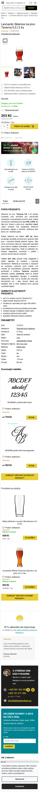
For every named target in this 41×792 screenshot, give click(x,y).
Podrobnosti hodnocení (10, 34)
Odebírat (9, 746)
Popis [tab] (5, 201)
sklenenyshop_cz (33, 690)
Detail (32, 417)
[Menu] (2, 3)
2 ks (18, 338)
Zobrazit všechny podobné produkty (20, 597)
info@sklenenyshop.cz (19, 700)
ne (18, 353)
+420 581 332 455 (17, 689)
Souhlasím (19, 786)
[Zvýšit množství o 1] (7, 125)
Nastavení (19, 779)
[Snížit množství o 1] (7, 127)
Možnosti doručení (11, 110)
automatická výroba (24, 341)
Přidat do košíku (22, 126)
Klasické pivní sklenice (26, 329)
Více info (4, 99)
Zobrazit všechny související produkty (19, 476)
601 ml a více (22, 344)
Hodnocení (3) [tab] (19, 201)
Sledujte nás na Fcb (28, 690)
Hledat (31, 8)
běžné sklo (21, 347)
